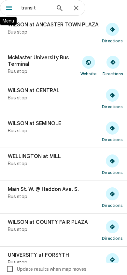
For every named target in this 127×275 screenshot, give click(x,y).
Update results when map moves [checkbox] (46, 269)
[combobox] (35, 8)
